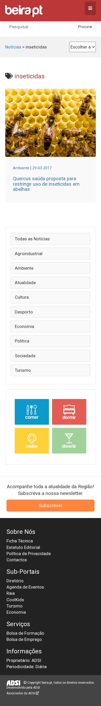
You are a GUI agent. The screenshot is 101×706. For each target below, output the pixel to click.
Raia (10, 593)
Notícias (13, 47)
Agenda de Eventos (25, 587)
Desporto (24, 311)
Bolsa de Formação (25, 633)
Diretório (15, 580)
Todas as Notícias (32, 238)
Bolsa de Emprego (24, 639)
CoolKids (15, 599)
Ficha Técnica (19, 540)
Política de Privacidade (28, 553)
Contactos (16, 559)
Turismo (23, 370)
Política (22, 341)
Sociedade (25, 355)
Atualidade (25, 282)
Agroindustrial (28, 253)
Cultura (22, 297)
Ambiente (24, 268)
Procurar (85, 27)
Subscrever (50, 505)
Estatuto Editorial (23, 547)
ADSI (36, 687)
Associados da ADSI (21, 693)
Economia (24, 326)
